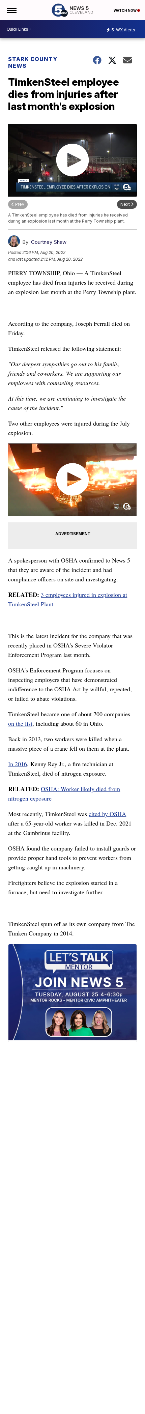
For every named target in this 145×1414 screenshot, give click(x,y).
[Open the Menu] (11, 10)
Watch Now (125, 10)
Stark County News (32, 62)
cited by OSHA (107, 814)
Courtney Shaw (48, 242)
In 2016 (17, 764)
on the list (20, 723)
